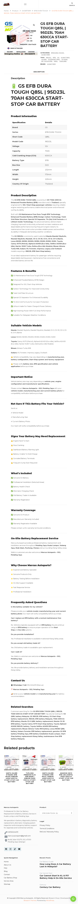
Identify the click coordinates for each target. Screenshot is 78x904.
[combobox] (56, 812)
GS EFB (43, 59)
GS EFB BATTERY (54, 59)
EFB (54, 57)
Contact (7, 874)
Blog (6, 871)
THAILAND (63, 61)
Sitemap (7, 884)
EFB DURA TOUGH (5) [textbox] (56, 813)
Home (6, 862)
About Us (7, 865)
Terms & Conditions (47, 828)
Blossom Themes (30, 900)
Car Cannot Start (46, 873)
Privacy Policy (45, 825)
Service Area (8, 881)
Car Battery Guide (46, 862)
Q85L (56, 61)
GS (58, 57)
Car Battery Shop (10, 878)
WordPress (50, 900)
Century (43, 885)
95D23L (48, 57)
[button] (34, 25)
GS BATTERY (45, 54)
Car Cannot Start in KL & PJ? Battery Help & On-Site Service (56, 876)
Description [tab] (39, 72)
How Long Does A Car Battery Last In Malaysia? (55, 865)
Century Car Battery (50, 887)
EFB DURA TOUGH (57, 53)
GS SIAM (64, 59)
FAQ (5, 868)
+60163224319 (13, 832)
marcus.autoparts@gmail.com (19, 836)
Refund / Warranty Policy (49, 832)
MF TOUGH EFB (46, 61)
